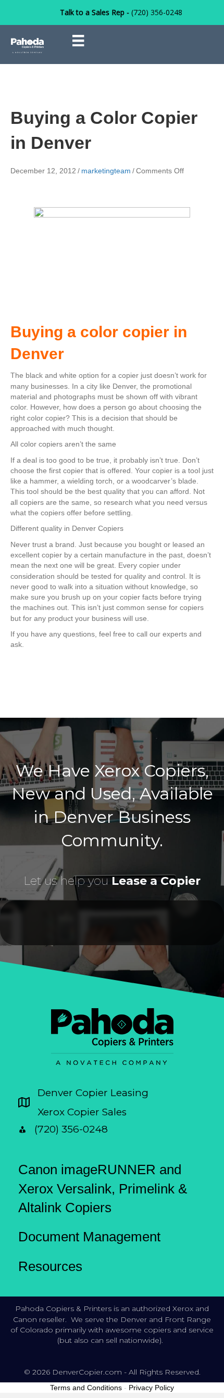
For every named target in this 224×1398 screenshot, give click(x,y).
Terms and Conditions (86, 1387)
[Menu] (78, 41)
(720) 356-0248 (156, 12)
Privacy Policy (151, 1387)
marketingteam (106, 171)
